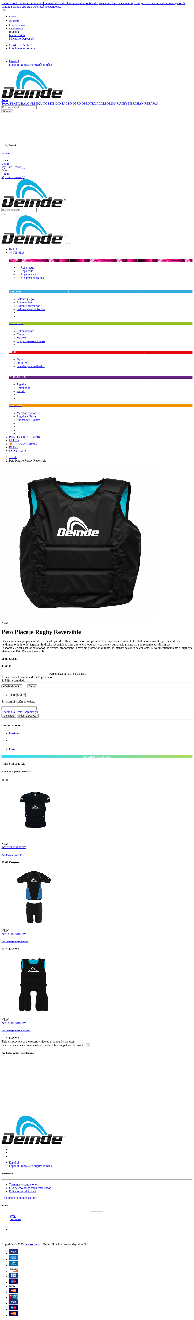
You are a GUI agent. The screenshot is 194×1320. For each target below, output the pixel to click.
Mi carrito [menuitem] (15, 38)
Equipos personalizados (31, 341)
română (47, 64)
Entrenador (23, 387)
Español (14, 64)
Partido (21, 391)
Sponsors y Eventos (28, 419)
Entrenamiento (25, 302)
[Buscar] (3, 214)
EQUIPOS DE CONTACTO (54, 103)
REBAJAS (151, 103)
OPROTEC (89, 103)
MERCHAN (136, 103)
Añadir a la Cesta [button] (12, 712)
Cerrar (32, 686)
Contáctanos (15, 1219)
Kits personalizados (32, 277)
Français (25, 64)
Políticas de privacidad (22, 1191)
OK (4, 10)
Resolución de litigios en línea (19, 1197)
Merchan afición (26, 413)
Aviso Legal (32, 1244)
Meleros (21, 337)
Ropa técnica (28, 274)
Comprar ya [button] (30, 712)
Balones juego (25, 299)
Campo (21, 334)
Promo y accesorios (28, 305)
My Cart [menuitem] (7, 167)
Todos (5, 103)
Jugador (21, 384)
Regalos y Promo (27, 416)
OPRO (77, 103)
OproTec (22, 362)
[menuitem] (14, 249)
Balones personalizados (31, 309)
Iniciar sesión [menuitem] (17, 35)
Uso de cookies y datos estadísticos (30, 1187)
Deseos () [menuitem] (28, 38)
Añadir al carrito (11, 686)
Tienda (13, 457)
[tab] (100, 733)
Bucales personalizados (31, 366)
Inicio (12, 1215)
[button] (14, 61)
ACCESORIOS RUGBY (112, 103)
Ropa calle (26, 271)
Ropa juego (27, 267)
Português (36, 64)
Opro (20, 359)
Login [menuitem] (5, 163)
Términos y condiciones (23, 1184)
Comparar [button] (8, 715)
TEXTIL (15, 103)
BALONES (28, 103)
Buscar (7, 111)
